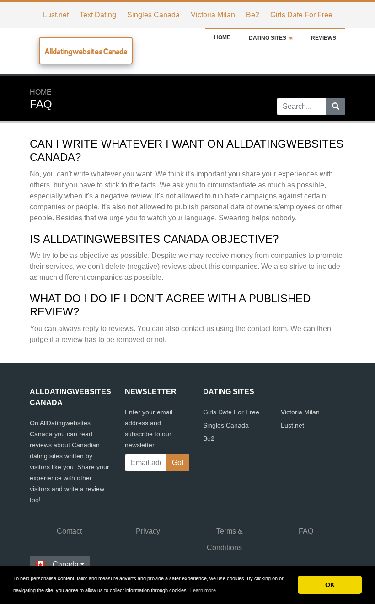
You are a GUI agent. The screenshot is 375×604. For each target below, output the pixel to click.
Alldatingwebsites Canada (85, 51)
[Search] (335, 106)
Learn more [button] (203, 590)
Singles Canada (153, 15)
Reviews (323, 38)
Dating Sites (267, 38)
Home (222, 37)
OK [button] (330, 584)
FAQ (306, 531)
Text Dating (98, 15)
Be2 (252, 15)
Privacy (148, 531)
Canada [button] (66, 564)
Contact (69, 531)
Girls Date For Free (301, 15)
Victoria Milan (213, 15)
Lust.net (56, 15)
